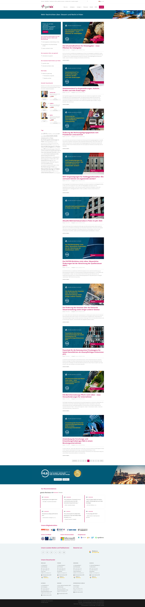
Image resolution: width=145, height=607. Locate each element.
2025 (52, 136)
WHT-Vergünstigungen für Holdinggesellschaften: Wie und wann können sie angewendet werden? (83, 178)
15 (93, 460)
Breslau (44, 110)
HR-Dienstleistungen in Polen (52, 149)
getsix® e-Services (61, 1)
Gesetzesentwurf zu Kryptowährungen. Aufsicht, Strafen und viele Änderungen (81, 89)
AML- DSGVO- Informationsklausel (97, 600)
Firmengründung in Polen (55, 144)
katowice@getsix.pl (47, 592)
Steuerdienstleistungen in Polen (48, 171)
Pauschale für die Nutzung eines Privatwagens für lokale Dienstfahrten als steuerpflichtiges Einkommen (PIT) (83, 352)
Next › (101, 460)
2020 (56, 133)
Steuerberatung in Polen (50, 169)
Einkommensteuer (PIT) (46, 144)
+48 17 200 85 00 (62, 588)
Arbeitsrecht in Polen (47, 138)
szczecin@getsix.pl (95, 572)
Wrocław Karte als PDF (47, 574)
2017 (52, 133)
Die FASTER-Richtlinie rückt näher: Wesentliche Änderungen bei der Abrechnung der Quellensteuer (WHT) (82, 263)
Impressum (80, 600)
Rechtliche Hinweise (87, 600)
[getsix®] (47, 8)
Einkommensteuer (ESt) (54, 143)
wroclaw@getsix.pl (47, 572)
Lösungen (79, 7)
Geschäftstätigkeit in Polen (50, 147)
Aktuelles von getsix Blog (47, 73)
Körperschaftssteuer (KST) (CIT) (48, 155)
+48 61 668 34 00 (62, 568)
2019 (54, 133)
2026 (55, 136)
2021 (58, 133)
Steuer (56, 166)
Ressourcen (85, 7)
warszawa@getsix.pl (80, 572)
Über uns (65, 7)
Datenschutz (76, 603)
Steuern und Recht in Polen (80, 49)
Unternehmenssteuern (47, 172)
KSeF (45, 154)
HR (44, 149)
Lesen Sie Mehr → (66, 60)
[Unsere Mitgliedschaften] (48, 531)
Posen (44, 121)
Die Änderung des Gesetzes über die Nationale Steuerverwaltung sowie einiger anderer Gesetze (81, 308)
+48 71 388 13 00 (46, 568)
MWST (53, 162)
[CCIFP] (61, 531)
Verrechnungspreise (57, 172)
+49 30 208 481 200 (78, 588)
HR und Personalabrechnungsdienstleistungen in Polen (51, 150)
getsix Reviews (45, 492)
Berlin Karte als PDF (79, 592)
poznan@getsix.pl (63, 572)
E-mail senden (55, 99)
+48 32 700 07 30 (46, 588)
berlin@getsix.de (79, 590)
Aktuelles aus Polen (47, 78)
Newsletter (47, 1)
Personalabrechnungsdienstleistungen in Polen (50, 165)
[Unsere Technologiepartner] (67, 540)
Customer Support (74, 1)
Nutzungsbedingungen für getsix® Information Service (93, 602)
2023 (44, 136)
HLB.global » (65, 479)
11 (83, 460)
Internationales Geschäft (50, 152)
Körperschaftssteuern (46, 157)
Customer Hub (68, 1)
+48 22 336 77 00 (78, 568)
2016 (50, 133)
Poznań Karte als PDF (63, 574)
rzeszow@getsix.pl (63, 591)
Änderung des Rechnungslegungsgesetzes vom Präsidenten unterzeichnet (80, 133)
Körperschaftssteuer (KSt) (52, 154)
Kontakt (101, 7)
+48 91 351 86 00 (94, 568)
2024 (48, 136)
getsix (42, 149)
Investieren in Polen (53, 1)
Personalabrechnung (48, 163)
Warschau (44, 99)
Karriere (42, 1)
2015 (48, 133)
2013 (42, 133)
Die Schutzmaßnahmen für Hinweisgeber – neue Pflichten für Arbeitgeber (81, 47)
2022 (42, 136)
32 (98, 460)
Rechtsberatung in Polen (48, 167)
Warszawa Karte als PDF (79, 574)
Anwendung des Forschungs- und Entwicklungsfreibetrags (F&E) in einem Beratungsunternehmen (78, 441)
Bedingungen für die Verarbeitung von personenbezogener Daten (91, 603)
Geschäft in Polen (45, 63)
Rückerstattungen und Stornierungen (88, 605)
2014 (45, 134)
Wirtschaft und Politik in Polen (48, 65)
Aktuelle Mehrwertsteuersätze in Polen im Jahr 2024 (82, 221)
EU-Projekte (98, 605)
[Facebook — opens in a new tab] (43, 552)
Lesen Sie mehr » (58, 479)
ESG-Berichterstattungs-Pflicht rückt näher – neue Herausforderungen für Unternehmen (82, 396)
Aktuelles (91, 7)
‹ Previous (75, 460)
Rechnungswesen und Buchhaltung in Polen (50, 41)
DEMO (96, 7)
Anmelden (45, 31)
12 (85, 460)
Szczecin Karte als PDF (95, 574)
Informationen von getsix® (47, 55)
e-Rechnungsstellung (48, 141)
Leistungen (72, 7)
